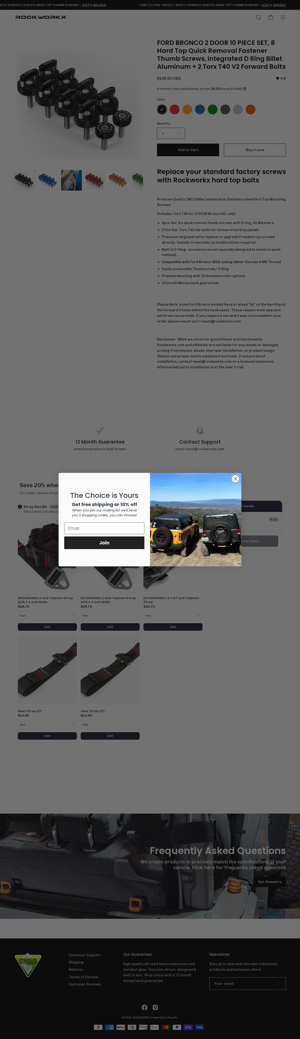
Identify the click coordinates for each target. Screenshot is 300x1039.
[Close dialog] (235, 479)
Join (104, 542)
